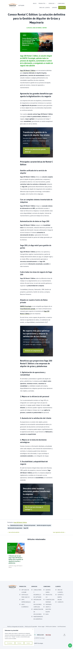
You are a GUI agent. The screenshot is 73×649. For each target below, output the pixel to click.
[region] (18, 637)
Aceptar (28, 643)
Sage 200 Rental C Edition (40, 27)
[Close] (33, 629)
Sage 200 (26, 528)
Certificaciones (62, 626)
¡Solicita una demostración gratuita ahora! (35, 150)
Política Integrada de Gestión (15, 626)
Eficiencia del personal (29, 525)
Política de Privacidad (31, 626)
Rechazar (19, 643)
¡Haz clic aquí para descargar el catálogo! (34, 508)
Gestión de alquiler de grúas (44, 525)
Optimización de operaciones (15, 528)
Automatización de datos (16, 525)
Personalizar (9, 643)
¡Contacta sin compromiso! (32, 351)
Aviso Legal (41, 626)
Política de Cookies (51, 626)
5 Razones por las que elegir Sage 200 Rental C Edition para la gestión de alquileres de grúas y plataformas (16, 559)
